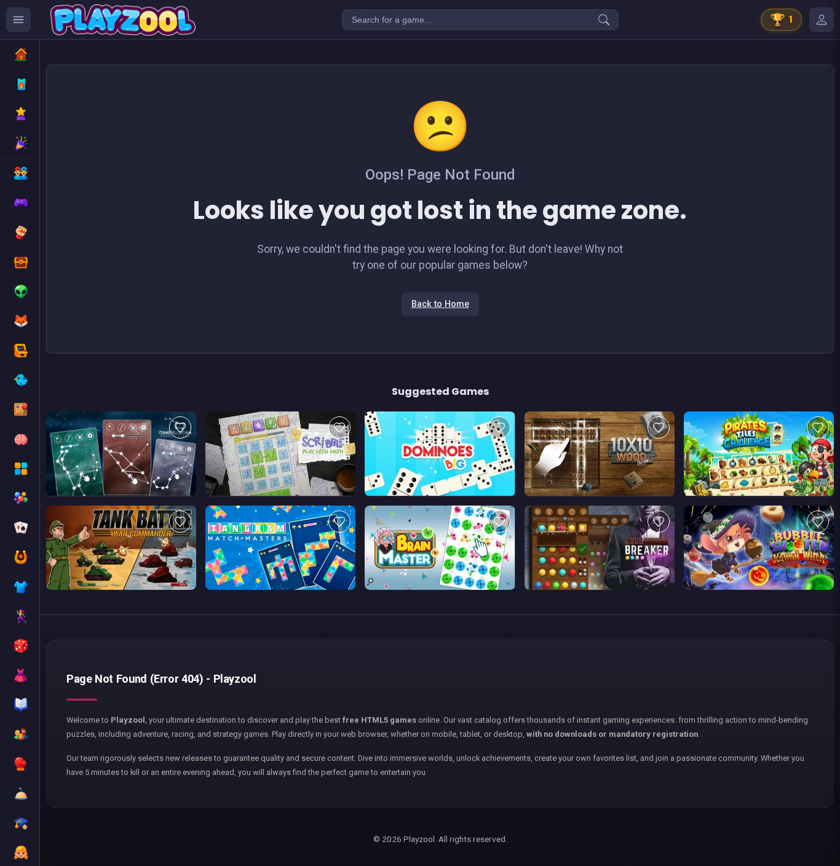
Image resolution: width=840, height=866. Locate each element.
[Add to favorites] (180, 427)
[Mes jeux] (821, 19)
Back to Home (440, 304)
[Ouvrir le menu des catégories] (18, 19)
